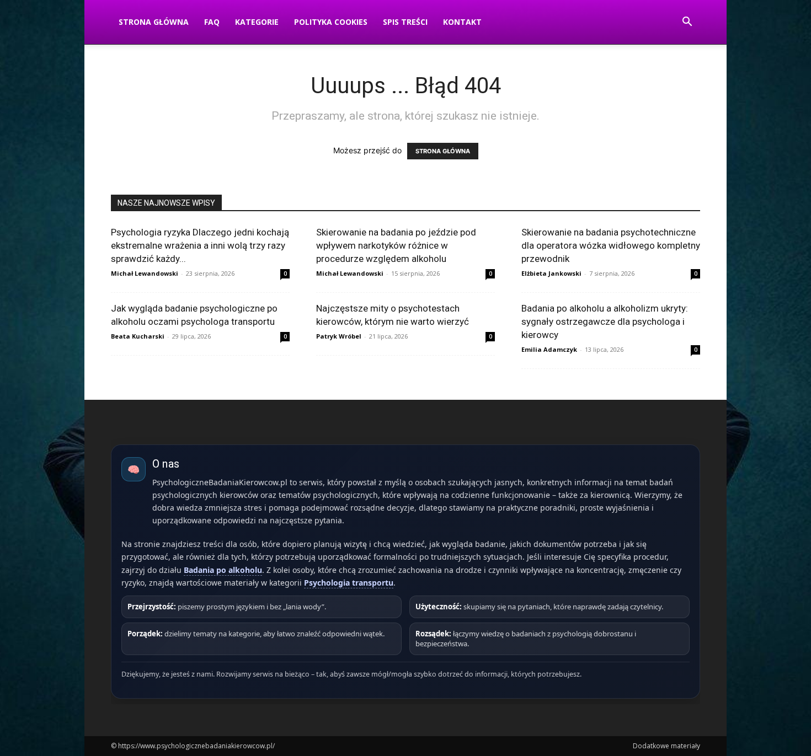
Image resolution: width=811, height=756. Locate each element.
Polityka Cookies (330, 22)
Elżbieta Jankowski (551, 273)
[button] (687, 23)
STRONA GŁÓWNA (442, 151)
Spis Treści (405, 22)
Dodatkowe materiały (666, 745)
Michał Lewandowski (144, 273)
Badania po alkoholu (223, 570)
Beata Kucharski (137, 336)
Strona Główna (154, 22)
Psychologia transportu (348, 582)
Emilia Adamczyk (549, 349)
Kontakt (462, 22)
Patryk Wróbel (338, 336)
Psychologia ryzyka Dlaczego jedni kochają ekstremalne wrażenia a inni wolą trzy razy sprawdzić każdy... (200, 245)
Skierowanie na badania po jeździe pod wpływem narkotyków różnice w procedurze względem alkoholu (396, 245)
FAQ (212, 22)
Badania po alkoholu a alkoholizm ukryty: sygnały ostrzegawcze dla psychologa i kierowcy (604, 321)
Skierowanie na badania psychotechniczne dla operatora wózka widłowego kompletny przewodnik (610, 245)
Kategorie (257, 22)
